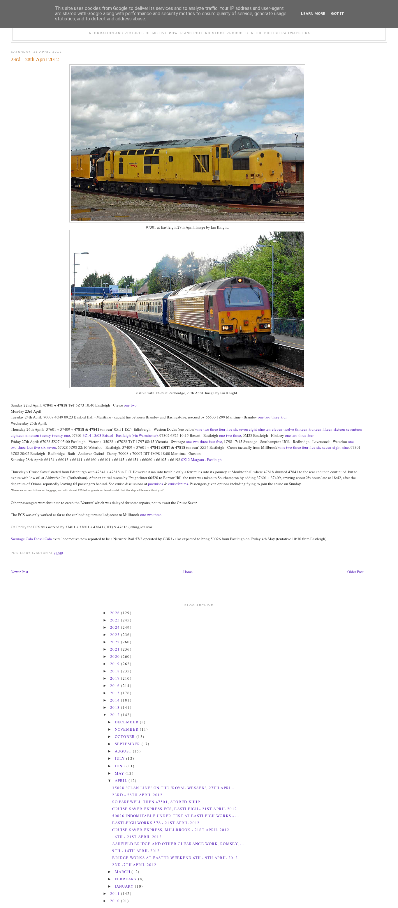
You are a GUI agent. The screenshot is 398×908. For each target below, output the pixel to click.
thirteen (301, 429)
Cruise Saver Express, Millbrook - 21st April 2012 (170, 829)
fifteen (327, 429)
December (127, 722)
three (275, 417)
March (123, 871)
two (134, 405)
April (122, 780)
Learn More (313, 13)
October (125, 736)
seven (243, 429)
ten (268, 429)
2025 (115, 620)
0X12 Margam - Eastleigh (201, 459)
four (284, 417)
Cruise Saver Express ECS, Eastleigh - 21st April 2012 (174, 808)
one (127, 405)
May (120, 773)
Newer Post (19, 571)
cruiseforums (178, 483)
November (127, 729)
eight (253, 429)
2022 (115, 641)
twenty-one (61, 435)
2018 (115, 671)
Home (188, 571)
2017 (115, 678)
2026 (115, 612)
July (120, 758)
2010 (115, 900)
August (124, 751)
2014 (115, 700)
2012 (115, 714)
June (121, 766)
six (235, 429)
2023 (115, 634)
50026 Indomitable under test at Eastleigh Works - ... (175, 815)
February (126, 878)
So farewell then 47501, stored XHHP (156, 801)
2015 (115, 692)
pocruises (155, 483)
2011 (115, 893)
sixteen (339, 429)
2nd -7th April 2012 (134, 864)
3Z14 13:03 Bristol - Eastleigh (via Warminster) (120, 435)
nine (261, 429)
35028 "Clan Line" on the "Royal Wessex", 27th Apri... (173, 787)
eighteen (17, 435)
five (229, 429)
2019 (115, 663)
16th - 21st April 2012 (137, 836)
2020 (115, 656)
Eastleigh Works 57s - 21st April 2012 (156, 822)
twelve (288, 429)
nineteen (32, 435)
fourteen (315, 429)
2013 (115, 707)
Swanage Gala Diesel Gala (31, 538)
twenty (45, 435)
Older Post (355, 571)
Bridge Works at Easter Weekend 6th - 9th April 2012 (175, 857)
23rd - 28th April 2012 (35, 59)
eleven (277, 429)
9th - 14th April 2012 (136, 850)
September (128, 743)
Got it (337, 13)
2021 (115, 649)
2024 (115, 627)
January (125, 886)
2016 (115, 685)
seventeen (354, 429)
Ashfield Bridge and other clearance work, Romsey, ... (178, 843)
